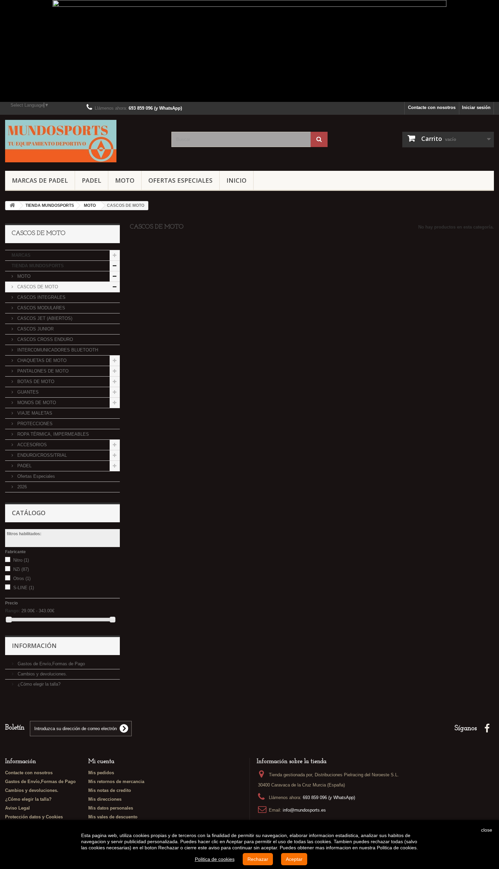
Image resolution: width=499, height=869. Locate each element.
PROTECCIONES (34, 423)
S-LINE (23, 587)
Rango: (12, 610)
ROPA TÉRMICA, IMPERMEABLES (52, 434)
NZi (21, 569)
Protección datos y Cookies (34, 816)
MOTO (124, 180)
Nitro (21, 560)
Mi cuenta (101, 762)
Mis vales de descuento (112, 816)
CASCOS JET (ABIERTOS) (44, 318)
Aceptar (294, 859)
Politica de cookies (215, 859)
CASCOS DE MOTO (37, 286)
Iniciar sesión (476, 107)
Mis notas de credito (109, 790)
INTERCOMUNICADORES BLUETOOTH (57, 349)
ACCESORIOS (31, 444)
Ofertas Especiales (180, 180)
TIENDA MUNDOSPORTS (38, 265)
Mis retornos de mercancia (116, 781)
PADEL (91, 180)
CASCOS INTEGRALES (41, 297)
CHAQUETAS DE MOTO (41, 360)
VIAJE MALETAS (34, 413)
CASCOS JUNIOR (35, 328)
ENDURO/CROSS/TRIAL (41, 455)
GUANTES (27, 392)
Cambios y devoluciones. (41, 673)
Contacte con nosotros (432, 107)
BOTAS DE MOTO (35, 381)
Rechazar (257, 859)
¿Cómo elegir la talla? (38, 684)
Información (34, 645)
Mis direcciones (105, 799)
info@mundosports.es (304, 810)
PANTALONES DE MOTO (42, 371)
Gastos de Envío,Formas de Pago (50, 663)
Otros (22, 578)
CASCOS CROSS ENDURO (44, 339)
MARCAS (21, 255)
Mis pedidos (101, 772)
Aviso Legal (17, 808)
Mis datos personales (110, 808)
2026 (21, 486)
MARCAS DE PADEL (40, 180)
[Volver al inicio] (12, 205)
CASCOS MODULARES (40, 307)
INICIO (236, 180)
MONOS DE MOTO (36, 402)
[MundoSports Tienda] (83, 141)
